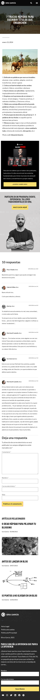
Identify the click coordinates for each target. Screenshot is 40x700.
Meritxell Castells (12, 333)
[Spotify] (23, 695)
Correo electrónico (9, 486)
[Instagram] (7, 695)
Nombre (5, 478)
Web (3, 494)
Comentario (6, 452)
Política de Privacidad (9, 633)
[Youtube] (3, 695)
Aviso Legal (5, 626)
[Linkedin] (15, 695)
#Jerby (9, 306)
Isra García (10, 359)
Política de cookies (8, 630)
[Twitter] (11, 695)
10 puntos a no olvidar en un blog (19, 595)
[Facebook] (19, 695)
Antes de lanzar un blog (15, 561)
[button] (31, 3)
